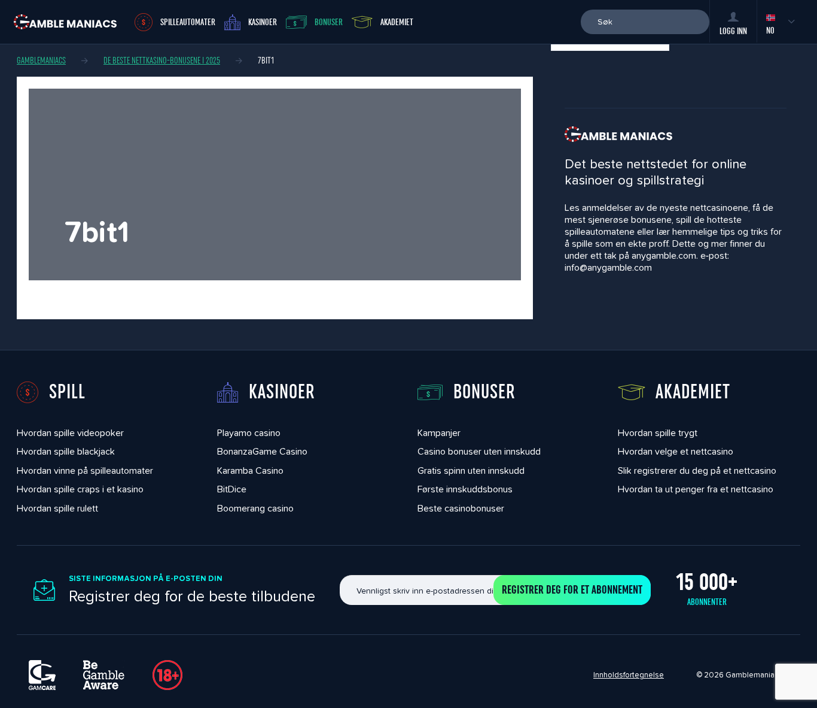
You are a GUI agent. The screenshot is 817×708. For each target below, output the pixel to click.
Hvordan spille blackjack (66, 451)
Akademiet (396, 22)
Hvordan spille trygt (657, 432)
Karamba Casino (250, 470)
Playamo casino (249, 432)
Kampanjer (439, 432)
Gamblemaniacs (41, 60)
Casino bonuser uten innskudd (479, 451)
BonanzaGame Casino (262, 451)
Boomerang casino (255, 508)
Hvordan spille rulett (57, 508)
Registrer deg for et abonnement (572, 590)
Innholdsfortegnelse (628, 674)
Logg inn (733, 31)
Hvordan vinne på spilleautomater (85, 470)
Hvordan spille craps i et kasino (80, 489)
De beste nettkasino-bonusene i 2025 (161, 60)
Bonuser (329, 22)
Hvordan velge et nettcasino (675, 451)
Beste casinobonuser (460, 508)
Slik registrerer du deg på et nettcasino (697, 470)
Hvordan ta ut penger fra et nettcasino (695, 489)
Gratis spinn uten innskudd (471, 470)
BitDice (231, 489)
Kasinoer (262, 22)
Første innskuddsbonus (465, 489)
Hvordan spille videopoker (70, 432)
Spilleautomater (187, 22)
